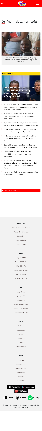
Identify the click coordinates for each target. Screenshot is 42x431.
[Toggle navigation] (38, 4)
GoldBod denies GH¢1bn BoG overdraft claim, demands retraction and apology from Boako (19, 116)
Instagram (21, 338)
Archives (21, 376)
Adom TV (21, 296)
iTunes (23, 398)
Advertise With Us (21, 232)
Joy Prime (21, 300)
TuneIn (10, 398)
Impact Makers (21, 368)
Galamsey (21, 372)
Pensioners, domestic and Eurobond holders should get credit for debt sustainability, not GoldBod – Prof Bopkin (21, 107)
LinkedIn (21, 342)
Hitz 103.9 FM (21, 266)
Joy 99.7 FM (21, 258)
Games (21, 360)
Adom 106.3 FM (21, 262)
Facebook (21, 330)
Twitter (21, 334)
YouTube (21, 326)
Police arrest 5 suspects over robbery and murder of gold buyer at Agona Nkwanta (20, 130)
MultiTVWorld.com (21, 304)
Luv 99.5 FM (21, 274)
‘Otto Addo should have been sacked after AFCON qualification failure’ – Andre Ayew (20, 146)
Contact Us (21, 236)
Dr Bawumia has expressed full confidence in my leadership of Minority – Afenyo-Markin (20, 138)
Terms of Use (21, 240)
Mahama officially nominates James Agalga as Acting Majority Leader (21, 173)
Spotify (36, 398)
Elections (21, 380)
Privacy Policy (21, 244)
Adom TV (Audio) (21, 308)
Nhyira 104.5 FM (21, 278)
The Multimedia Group (21, 228)
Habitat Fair (21, 364)
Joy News (21, 292)
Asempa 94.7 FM (21, 270)
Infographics (21, 346)
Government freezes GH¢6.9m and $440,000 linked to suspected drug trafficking (17, 154)
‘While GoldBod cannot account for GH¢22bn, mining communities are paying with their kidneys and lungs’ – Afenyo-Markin (20, 164)
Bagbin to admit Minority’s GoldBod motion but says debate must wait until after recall (21, 124)
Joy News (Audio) (21, 312)
